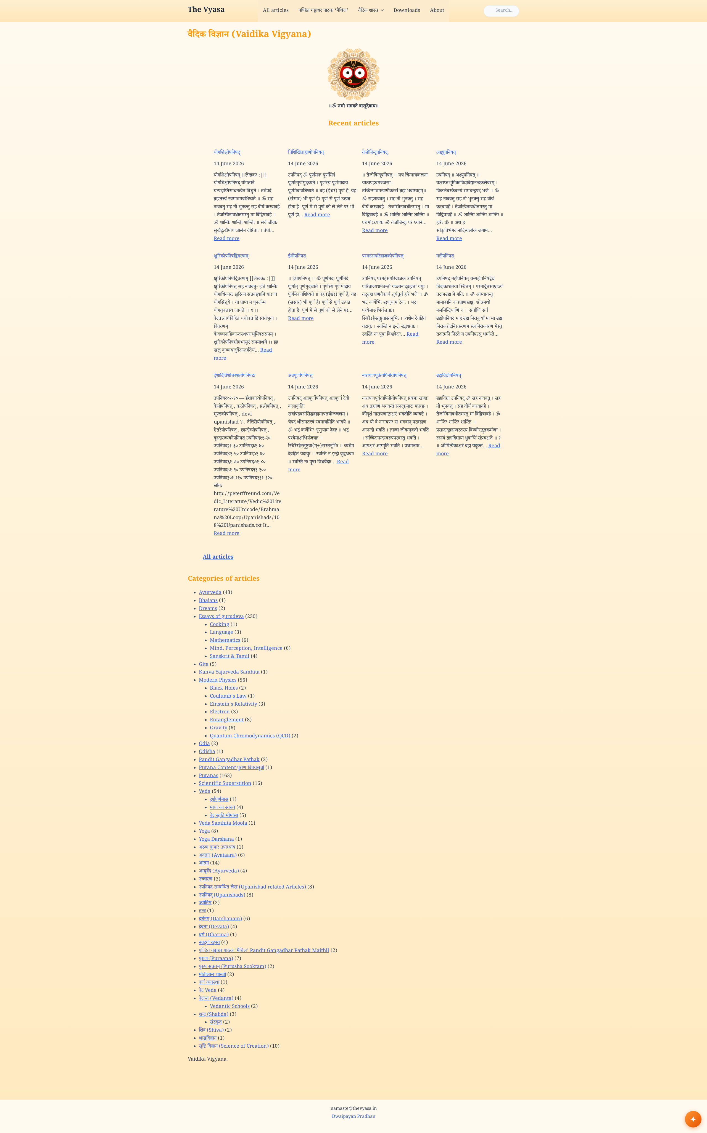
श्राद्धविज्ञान (208, 1039)
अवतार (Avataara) (218, 856)
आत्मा (204, 864)
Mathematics (225, 641)
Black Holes (224, 689)
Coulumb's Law (228, 697)
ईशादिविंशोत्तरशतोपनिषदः (234, 376)
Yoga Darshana (216, 840)
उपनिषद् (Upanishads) (222, 896)
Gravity (218, 728)
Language (221, 633)
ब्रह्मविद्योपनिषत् (448, 376)
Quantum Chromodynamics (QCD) (250, 736)
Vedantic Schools (230, 1007)
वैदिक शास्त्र (368, 11)
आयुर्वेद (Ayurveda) (219, 872)
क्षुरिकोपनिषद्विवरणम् (231, 257)
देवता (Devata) (214, 927)
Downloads (407, 11)
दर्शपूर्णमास (219, 800)
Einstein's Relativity (233, 705)
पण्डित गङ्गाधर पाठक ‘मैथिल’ (323, 11)
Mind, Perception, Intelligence (246, 649)
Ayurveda (210, 593)
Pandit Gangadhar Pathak (229, 760)
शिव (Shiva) (211, 1031)
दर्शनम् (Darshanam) (220, 919)
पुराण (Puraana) (216, 959)
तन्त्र (202, 911)
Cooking (219, 625)
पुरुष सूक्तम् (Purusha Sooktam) (232, 967)
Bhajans (208, 601)
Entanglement (227, 720)
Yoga (204, 832)
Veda (204, 792)
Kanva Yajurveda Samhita (229, 673)
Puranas (208, 776)
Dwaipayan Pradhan (353, 1117)
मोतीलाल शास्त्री (212, 975)
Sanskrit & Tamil (229, 657)
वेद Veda (208, 991)
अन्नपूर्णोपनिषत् (300, 376)
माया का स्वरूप (222, 808)
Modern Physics (217, 681)
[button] (381, 11)
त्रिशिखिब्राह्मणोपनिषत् (306, 153)
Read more (226, 239)
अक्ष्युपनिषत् (446, 153)
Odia (204, 744)
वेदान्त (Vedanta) (216, 999)
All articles (276, 11)
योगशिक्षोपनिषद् (227, 153)
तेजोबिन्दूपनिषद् (374, 153)
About (437, 11)
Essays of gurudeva (221, 617)
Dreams (208, 609)
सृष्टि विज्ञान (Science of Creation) (234, 1047)
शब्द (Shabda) (213, 1015)
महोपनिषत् (445, 257)
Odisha (207, 752)
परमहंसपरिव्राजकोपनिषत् (382, 257)
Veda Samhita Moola (223, 824)
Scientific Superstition (225, 784)
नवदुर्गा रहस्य (209, 943)
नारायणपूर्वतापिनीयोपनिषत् (384, 376)
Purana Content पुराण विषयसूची (231, 768)
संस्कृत (216, 1023)
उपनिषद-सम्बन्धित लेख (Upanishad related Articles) (252, 888)
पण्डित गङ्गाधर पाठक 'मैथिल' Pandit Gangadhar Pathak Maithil (264, 951)
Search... (504, 10)
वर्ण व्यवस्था (209, 983)
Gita (204, 665)
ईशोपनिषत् (297, 257)
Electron (220, 712)
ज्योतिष (205, 903)
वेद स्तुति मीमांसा (224, 816)
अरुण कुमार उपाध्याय (217, 848)
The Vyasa (206, 10)
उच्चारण (205, 880)
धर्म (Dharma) (214, 935)
